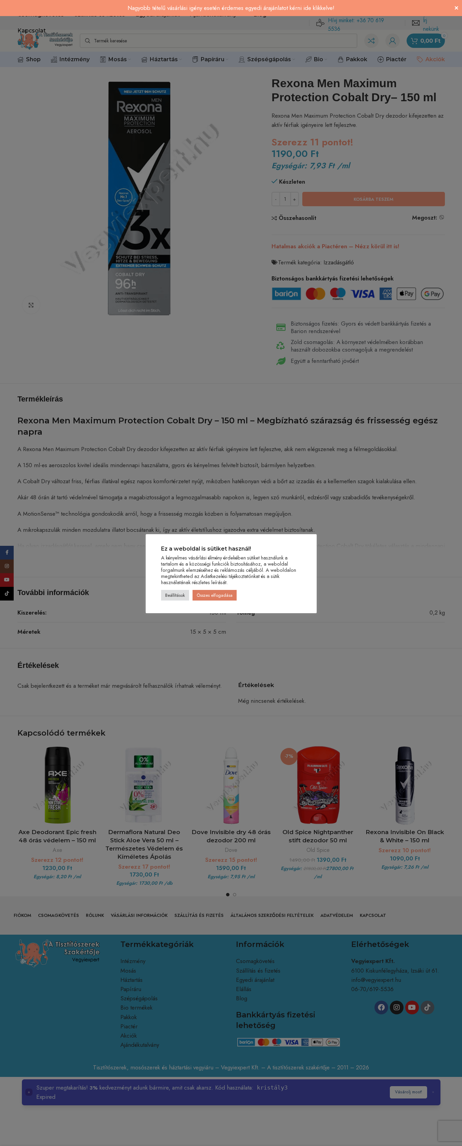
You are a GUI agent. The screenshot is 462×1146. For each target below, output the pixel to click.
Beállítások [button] (175, 595)
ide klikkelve (318, 8)
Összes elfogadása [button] (215, 595)
